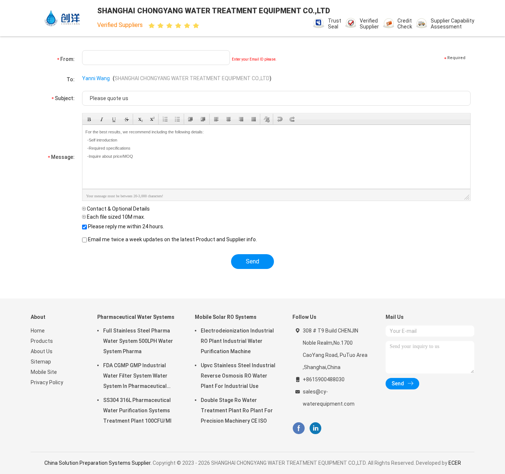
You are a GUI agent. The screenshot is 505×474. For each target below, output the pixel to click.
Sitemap (41, 362)
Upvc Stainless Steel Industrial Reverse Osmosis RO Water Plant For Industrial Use (238, 375)
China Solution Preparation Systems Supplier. (98, 463)
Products (42, 341)
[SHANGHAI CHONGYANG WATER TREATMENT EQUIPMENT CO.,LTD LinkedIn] (315, 428)
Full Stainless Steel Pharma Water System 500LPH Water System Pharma (138, 341)
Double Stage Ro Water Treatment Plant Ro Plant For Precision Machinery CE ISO (237, 410)
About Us (41, 351)
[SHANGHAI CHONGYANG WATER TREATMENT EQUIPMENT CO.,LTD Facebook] (298, 428)
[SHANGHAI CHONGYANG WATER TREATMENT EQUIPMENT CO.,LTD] (63, 18)
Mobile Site (44, 372)
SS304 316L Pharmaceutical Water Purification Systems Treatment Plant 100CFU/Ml (137, 410)
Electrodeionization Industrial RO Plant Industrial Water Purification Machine (237, 341)
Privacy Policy (47, 382)
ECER (454, 463)
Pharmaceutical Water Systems (135, 317)
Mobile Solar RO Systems (226, 317)
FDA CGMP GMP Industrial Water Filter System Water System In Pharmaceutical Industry (135, 376)
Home (38, 331)
